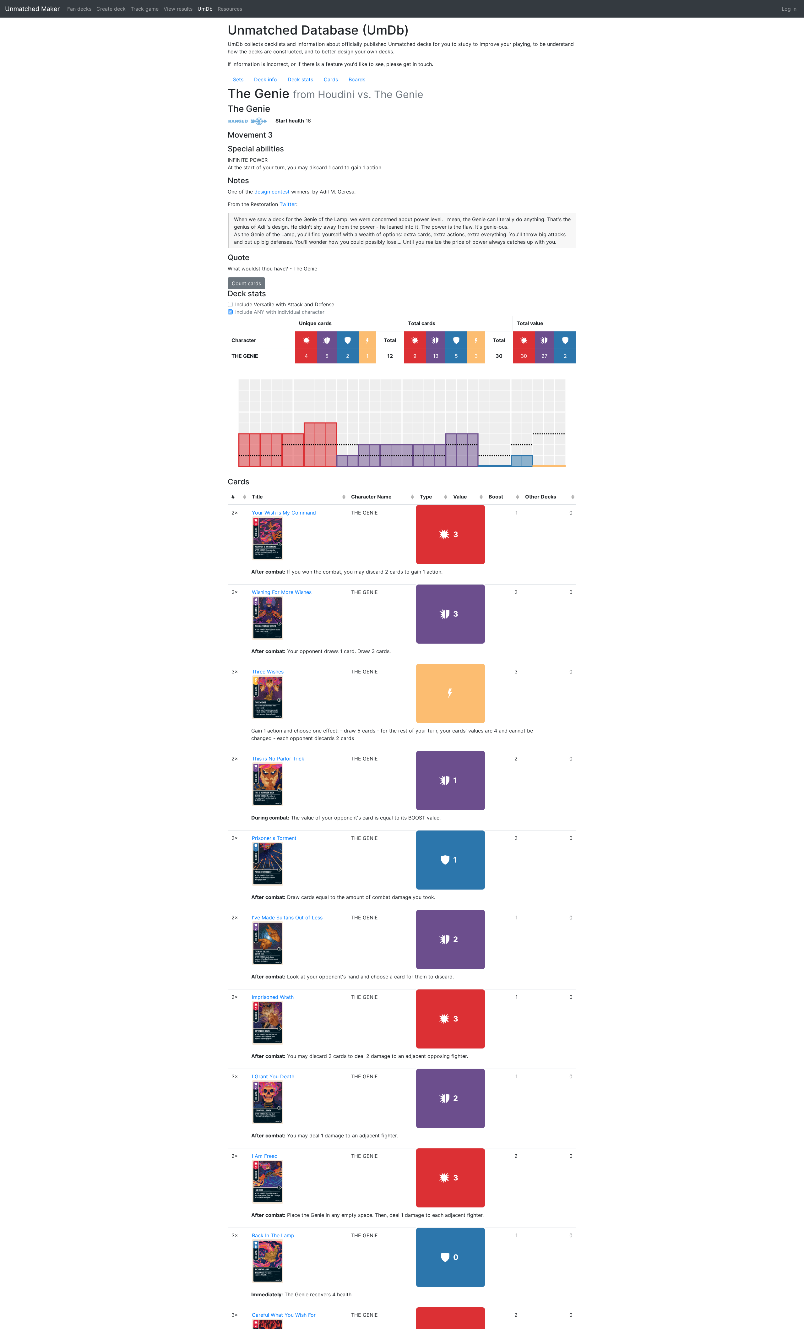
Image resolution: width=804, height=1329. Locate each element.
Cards (331, 79)
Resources (230, 9)
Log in (789, 9)
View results (178, 9)
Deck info (265, 79)
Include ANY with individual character (279, 312)
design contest (272, 191)
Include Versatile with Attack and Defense (284, 304)
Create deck (111, 9)
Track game (145, 9)
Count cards (246, 283)
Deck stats (300, 79)
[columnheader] (238, 497)
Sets (238, 79)
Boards (357, 79)
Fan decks (79, 9)
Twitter (288, 204)
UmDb (205, 9)
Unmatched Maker (32, 9)
